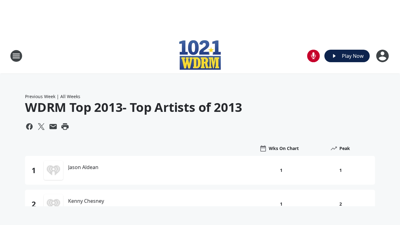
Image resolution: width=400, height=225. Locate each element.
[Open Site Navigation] (16, 56)
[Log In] (383, 56)
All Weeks (70, 96)
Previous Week (40, 96)
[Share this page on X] (41, 126)
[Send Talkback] (313, 56)
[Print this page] (65, 126)
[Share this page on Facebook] (29, 126)
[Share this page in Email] (53, 126)
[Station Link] (200, 55)
